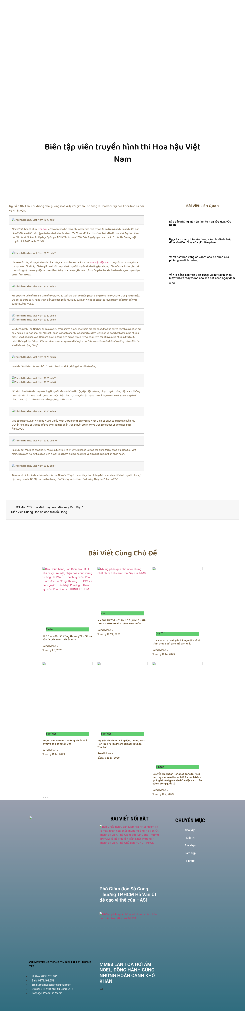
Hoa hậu (42, 229)
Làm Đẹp (190, 853)
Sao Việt (190, 830)
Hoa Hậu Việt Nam (100, 262)
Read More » (50, 646)
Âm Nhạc (190, 845)
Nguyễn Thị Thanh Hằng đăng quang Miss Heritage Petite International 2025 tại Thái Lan (121, 744)
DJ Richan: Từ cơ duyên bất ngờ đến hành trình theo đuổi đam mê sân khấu (176, 642)
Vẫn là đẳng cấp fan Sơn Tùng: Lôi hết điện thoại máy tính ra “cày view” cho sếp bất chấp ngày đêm (202, 276)
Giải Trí (190, 837)
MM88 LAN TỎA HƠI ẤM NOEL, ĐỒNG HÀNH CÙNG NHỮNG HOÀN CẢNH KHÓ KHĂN (122, 622)
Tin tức (190, 860)
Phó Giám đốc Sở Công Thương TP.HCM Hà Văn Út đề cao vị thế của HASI (67, 638)
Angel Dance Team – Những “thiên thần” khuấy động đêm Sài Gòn (65, 742)
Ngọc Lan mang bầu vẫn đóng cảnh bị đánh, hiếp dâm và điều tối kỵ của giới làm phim (200, 241)
